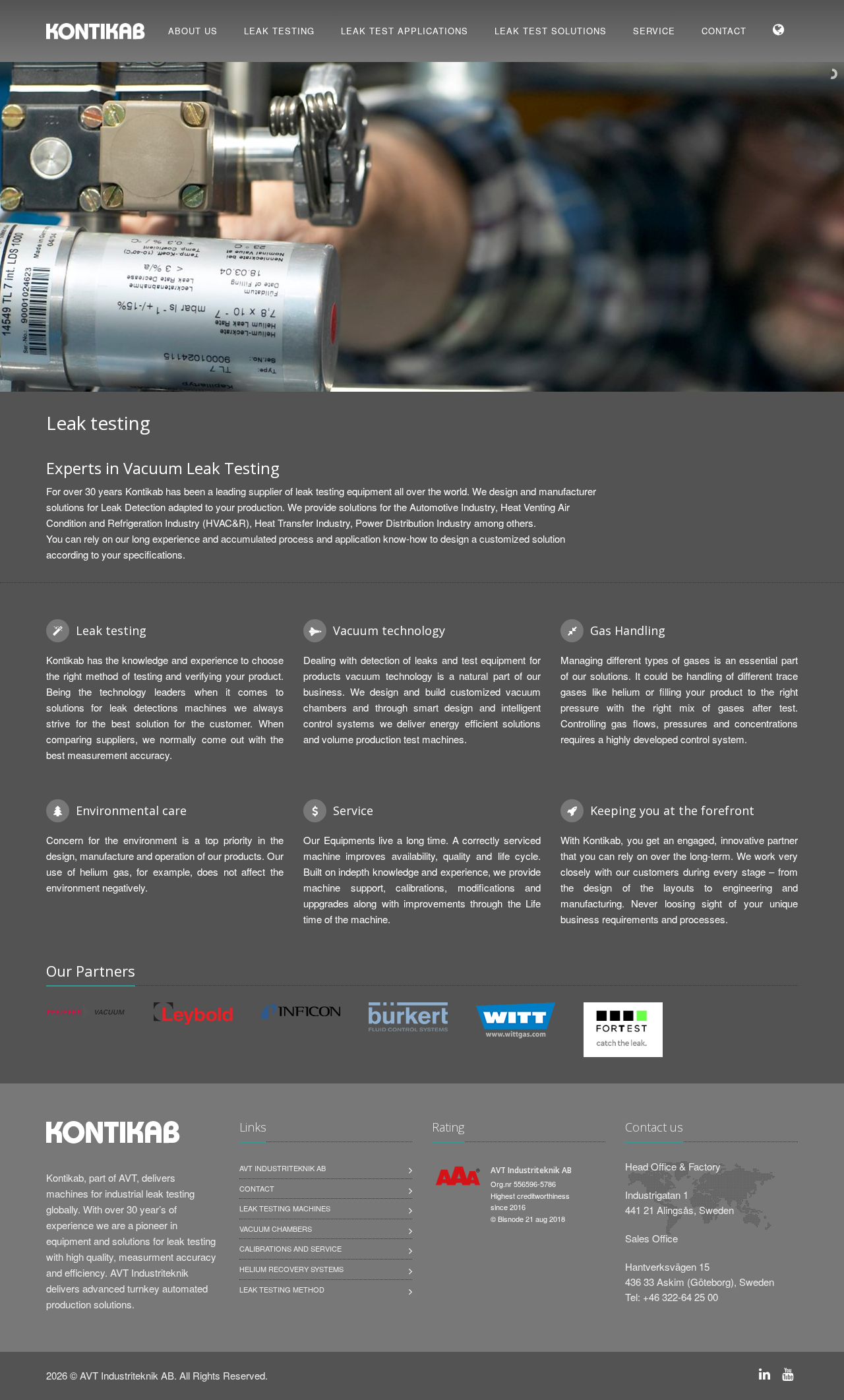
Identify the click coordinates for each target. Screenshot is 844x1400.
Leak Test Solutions (551, 30)
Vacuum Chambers (275, 1228)
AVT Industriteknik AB (282, 1168)
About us (193, 30)
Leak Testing (279, 30)
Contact (724, 30)
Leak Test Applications (404, 30)
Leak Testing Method (281, 1289)
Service (654, 30)
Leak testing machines (284, 1208)
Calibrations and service (290, 1248)
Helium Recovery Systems (291, 1268)
